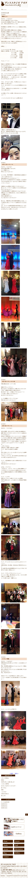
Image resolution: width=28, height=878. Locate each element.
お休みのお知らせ (5, 793)
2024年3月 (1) (4, 804)
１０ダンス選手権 (5, 783)
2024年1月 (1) (4, 807)
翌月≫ (17, 773)
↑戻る (26, 814)
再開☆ (2, 789)
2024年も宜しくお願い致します (8, 781)
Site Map (3, 875)
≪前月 (11, 773)
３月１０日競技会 (5, 778)
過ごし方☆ (3, 795)
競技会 (2, 780)
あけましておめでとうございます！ (8, 785)
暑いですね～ (4, 787)
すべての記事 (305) (5, 802)
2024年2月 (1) (4, 806)
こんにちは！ (4, 791)
